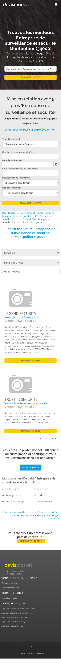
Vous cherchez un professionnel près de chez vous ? (30, 536)
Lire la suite (39, 352)
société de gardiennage (13, 501)
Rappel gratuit (16, 573)
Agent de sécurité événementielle (16, 613)
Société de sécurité (42, 501)
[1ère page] (37, 438)
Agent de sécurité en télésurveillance (18, 608)
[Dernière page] (55, 438)
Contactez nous (17, 571)
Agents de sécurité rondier (13, 626)
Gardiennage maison (12, 495)
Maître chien (39, 495)
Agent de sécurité (10, 489)
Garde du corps (40, 489)
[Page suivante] (52, 438)
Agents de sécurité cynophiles (14, 617)
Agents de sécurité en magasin (15, 621)
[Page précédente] (40, 438)
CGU (31, 646)
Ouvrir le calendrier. (55, 164)
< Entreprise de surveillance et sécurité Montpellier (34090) (30, 512)
